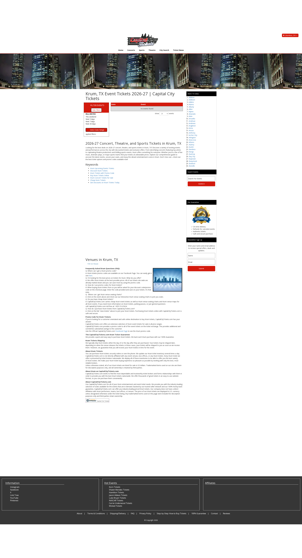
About (79, 513)
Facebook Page (121, 331)
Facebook (14, 489)
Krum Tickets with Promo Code (102, 173)
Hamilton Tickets (116, 492)
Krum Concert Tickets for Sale (101, 178)
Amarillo (192, 119)
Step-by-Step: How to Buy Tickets (171, 513)
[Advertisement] (71, 16)
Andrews (192, 123)
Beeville (192, 166)
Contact (214, 513)
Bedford (192, 163)
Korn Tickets (114, 487)
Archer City (193, 135)
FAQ (132, 513)
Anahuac (192, 121)
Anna (191, 128)
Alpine (191, 111)
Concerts (131, 50)
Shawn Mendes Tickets (119, 489)
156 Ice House (92, 264)
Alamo (191, 104)
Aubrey (191, 144)
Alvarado (192, 114)
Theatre (152, 50)
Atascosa (192, 140)
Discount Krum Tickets (99, 171)
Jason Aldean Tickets (118, 495)
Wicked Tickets (115, 506)
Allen (191, 109)
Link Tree (14, 495)
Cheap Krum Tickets (98, 180)
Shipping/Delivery (118, 513)
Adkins (191, 102)
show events (164, 113)
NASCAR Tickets (116, 500)
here (90, 275)
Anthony (192, 133)
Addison (192, 100)
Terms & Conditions (96, 513)
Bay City (192, 156)
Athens (191, 142)
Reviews (226, 513)
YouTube (14, 498)
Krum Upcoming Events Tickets (102, 168)
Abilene (191, 97)
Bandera (192, 149)
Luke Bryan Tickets (117, 498)
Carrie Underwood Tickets (120, 503)
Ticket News (178, 50)
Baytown (192, 159)
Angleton (192, 126)
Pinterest (14, 500)
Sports (142, 50)
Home (120, 50)
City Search (164, 50)
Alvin (190, 116)
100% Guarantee (198, 513)
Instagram (14, 487)
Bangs (191, 152)
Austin (191, 147)
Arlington (192, 137)
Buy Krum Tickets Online (99, 175)
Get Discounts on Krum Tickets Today (104, 182)
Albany (191, 107)
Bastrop (192, 154)
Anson (191, 130)
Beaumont (193, 161)
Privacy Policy (145, 513)
